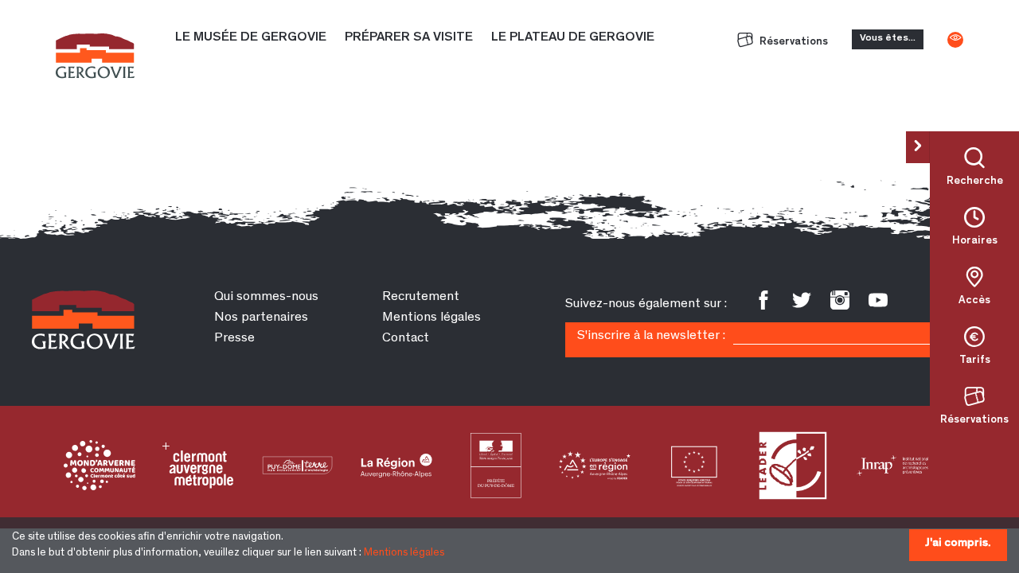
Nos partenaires (261, 318)
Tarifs (974, 360)
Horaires (975, 241)
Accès (974, 300)
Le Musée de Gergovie (250, 38)
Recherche (975, 181)
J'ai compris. (958, 543)
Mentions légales (404, 553)
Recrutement (420, 297)
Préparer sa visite (409, 38)
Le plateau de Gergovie (572, 38)
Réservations (792, 42)
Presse (234, 338)
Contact (405, 338)
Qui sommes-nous (266, 297)
